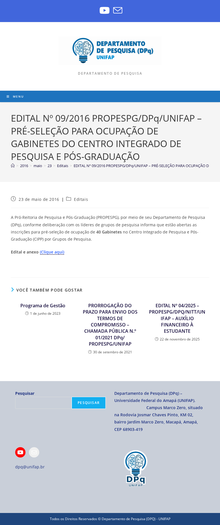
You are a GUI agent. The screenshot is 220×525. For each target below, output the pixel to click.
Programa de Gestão (42, 305)
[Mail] (34, 452)
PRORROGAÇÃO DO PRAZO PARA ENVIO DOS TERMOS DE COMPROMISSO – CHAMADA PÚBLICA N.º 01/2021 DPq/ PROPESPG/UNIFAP (110, 324)
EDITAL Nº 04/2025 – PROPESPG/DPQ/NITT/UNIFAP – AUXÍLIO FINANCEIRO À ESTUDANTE (177, 318)
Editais (81, 199)
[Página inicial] (13, 165)
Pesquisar (24, 393)
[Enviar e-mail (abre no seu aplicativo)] (116, 10)
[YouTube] (104, 10)
